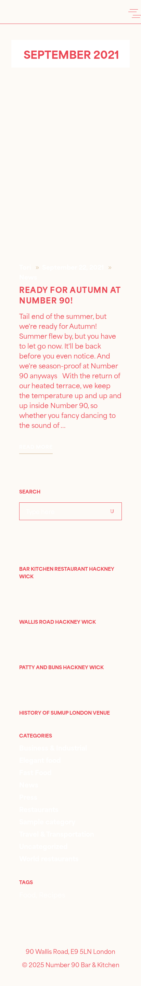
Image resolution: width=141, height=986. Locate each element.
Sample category (47, 821)
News (28, 277)
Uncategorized (43, 846)
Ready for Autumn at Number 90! (70, 294)
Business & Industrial (53, 747)
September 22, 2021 (73, 267)
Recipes (52, 894)
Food (27, 894)
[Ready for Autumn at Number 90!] (70, 179)
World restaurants (49, 858)
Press (28, 796)
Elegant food (40, 760)
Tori (26, 267)
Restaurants (39, 809)
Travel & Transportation (56, 833)
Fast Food (35, 772)
